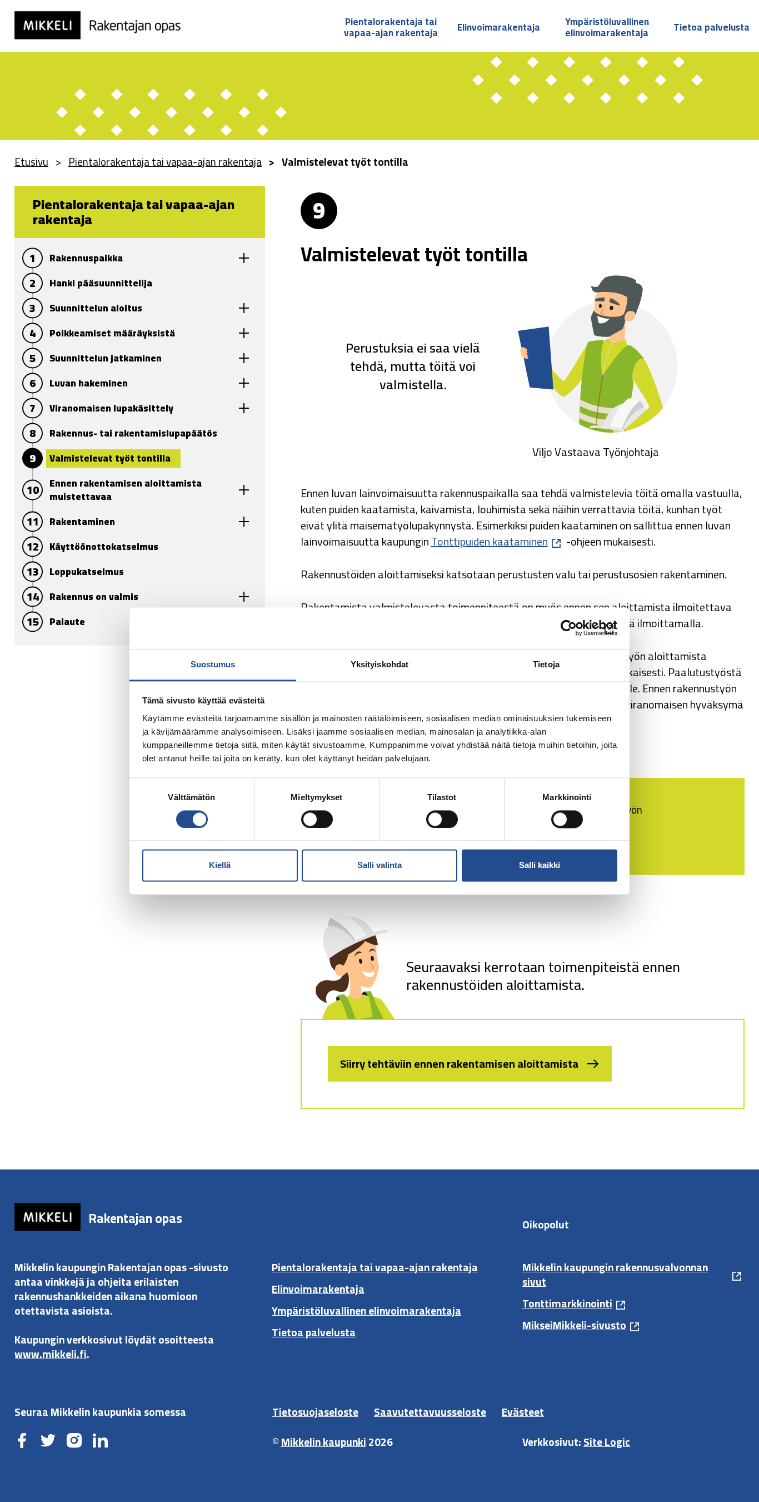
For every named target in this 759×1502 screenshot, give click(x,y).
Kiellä (220, 865)
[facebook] (21, 1441)
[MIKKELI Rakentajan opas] (105, 25)
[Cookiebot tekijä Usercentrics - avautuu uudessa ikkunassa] (568, 627)
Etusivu (31, 162)
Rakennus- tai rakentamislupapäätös (133, 433)
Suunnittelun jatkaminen (105, 358)
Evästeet (523, 1412)
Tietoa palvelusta (711, 27)
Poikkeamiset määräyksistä (112, 333)
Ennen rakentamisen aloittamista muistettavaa (125, 489)
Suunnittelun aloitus (95, 308)
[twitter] (48, 1441)
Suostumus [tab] (213, 664)
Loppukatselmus (86, 572)
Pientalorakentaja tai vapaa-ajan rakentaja (391, 27)
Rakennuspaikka (86, 258)
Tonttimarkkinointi (567, 1303)
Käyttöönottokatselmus (103, 547)
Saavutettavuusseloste (430, 1412)
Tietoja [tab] (546, 664)
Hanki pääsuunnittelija (100, 283)
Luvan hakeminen (88, 383)
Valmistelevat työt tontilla (110, 458)
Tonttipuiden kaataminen (489, 541)
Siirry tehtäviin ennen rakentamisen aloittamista (459, 1063)
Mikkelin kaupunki (323, 1442)
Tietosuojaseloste (315, 1412)
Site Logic (606, 1442)
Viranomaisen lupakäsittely (111, 408)
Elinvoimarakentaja (498, 27)
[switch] (317, 819)
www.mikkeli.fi (50, 1354)
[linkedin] (100, 1441)
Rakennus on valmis (93, 597)
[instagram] (74, 1441)
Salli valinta (379, 865)
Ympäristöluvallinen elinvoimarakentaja (607, 27)
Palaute (67, 622)
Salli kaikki (539, 865)
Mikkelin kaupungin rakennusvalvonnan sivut (615, 1274)
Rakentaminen (82, 522)
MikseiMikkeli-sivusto (574, 1325)
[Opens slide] (244, 258)
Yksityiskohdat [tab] (379, 664)
